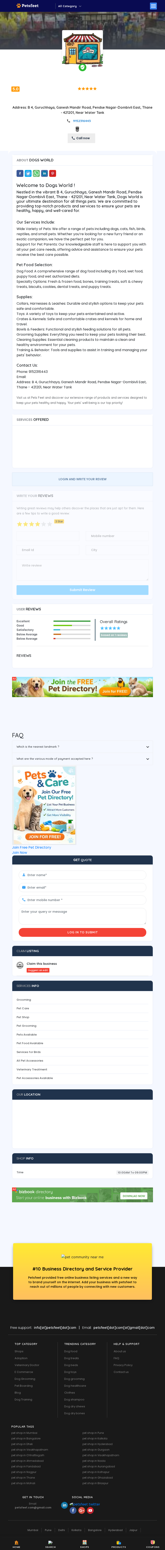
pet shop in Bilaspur (95, 1483)
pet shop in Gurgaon (96, 1449)
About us (120, 1351)
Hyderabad (115, 1530)
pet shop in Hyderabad (97, 1444)
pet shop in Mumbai (24, 1433)
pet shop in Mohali (23, 1483)
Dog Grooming (25, 1379)
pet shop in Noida (93, 1461)
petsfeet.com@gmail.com (33, 1507)
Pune (48, 1530)
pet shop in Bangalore (25, 1438)
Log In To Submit (82, 932)
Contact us (121, 1372)
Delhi (61, 1530)
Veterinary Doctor (27, 1365)
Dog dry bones (74, 1413)
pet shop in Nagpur (23, 1472)
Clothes (69, 1393)
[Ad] (82, 686)
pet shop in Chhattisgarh (27, 1455)
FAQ (116, 1358)
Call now (83, 138)
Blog (18, 1393)
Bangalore (95, 1530)
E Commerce (24, 1372)
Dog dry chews (74, 1406)
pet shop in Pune (93, 1433)
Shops (19, 1351)
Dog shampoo (74, 1399)
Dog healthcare (75, 1386)
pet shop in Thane (23, 1477)
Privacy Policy (123, 1365)
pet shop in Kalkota (94, 1438)
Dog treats (71, 1358)
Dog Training (23, 1399)
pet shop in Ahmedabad (27, 1461)
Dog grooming (74, 1379)
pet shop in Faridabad (26, 1466)
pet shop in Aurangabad (98, 1466)
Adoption (21, 1358)
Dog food (70, 1351)
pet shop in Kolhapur (95, 1472)
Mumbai (33, 1530)
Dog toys (70, 1372)
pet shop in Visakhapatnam (29, 1449)
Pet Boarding (24, 1386)
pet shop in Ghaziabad (97, 1477)
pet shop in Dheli (22, 1444)
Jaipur (133, 1530)
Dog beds (71, 1365)
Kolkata (76, 1530)
